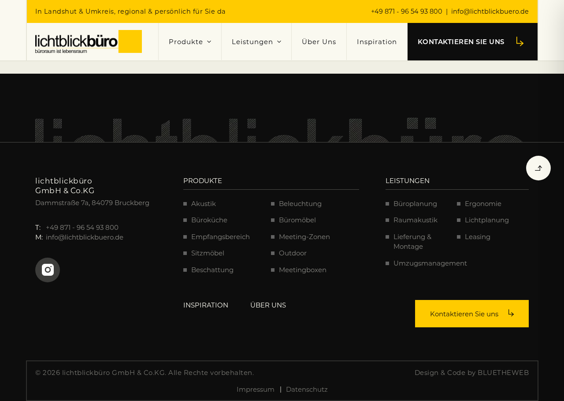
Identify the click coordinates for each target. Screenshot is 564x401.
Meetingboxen (303, 269)
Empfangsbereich (220, 236)
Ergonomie (483, 203)
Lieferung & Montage (412, 241)
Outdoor (293, 252)
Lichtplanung (487, 219)
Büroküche (209, 219)
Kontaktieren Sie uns (465, 313)
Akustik (203, 203)
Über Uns (319, 41)
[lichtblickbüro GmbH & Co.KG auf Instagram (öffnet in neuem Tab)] (47, 270)
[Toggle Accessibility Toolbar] (545, 382)
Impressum (256, 389)
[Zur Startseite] (88, 41)
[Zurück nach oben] (538, 168)
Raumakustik (415, 219)
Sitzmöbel (207, 252)
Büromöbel (297, 219)
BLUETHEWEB (503, 372)
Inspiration (377, 41)
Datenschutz (307, 389)
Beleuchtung (300, 203)
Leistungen (252, 41)
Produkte (186, 41)
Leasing (477, 236)
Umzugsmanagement (430, 263)
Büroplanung (415, 203)
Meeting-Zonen (304, 236)
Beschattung (212, 269)
